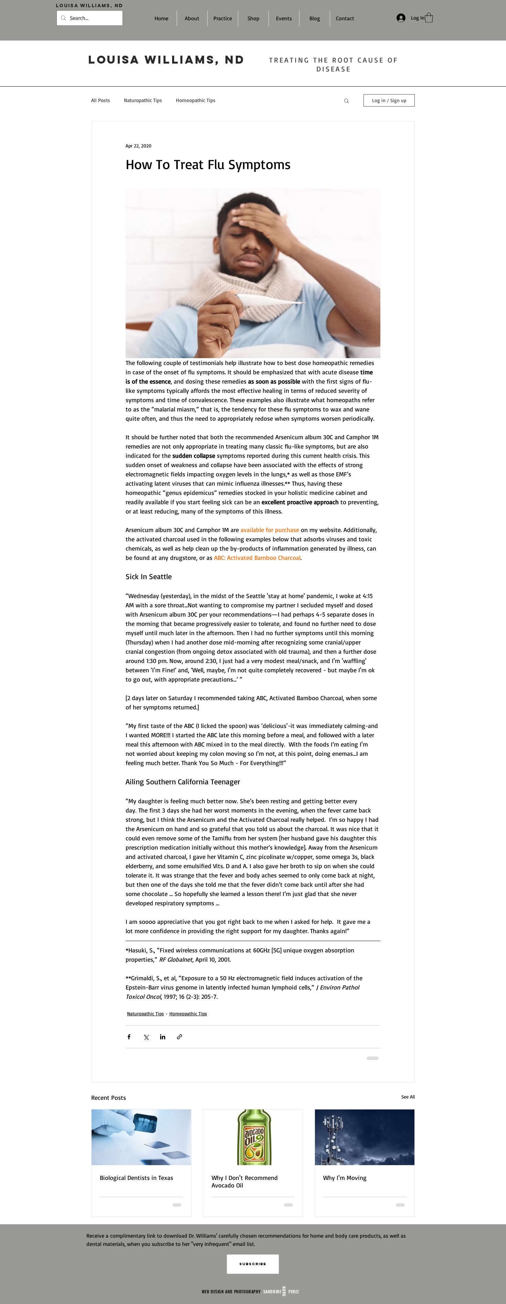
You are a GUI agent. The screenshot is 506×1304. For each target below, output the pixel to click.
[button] (346, 100)
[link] (429, 18)
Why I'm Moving (345, 1177)
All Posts (100, 100)
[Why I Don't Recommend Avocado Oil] (253, 1137)
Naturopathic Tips (143, 100)
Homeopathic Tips (195, 100)
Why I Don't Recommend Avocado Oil (245, 1181)
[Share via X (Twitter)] (146, 1037)
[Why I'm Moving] (364, 1137)
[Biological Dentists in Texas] (141, 1137)
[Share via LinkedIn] (162, 1037)
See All (408, 1096)
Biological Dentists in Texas (136, 1177)
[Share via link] (179, 1037)
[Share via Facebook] (129, 1037)
